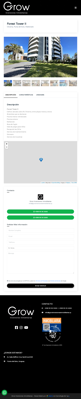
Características (26, 95)
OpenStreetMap (56, 182)
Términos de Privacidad (41, 281)
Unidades (40, 95)
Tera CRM (74, 182)
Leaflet (43, 182)
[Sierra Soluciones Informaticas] (68, 396)
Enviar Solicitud (40, 286)
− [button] (6, 147)
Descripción (10, 95)
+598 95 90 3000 (41, 212)
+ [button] (6, 144)
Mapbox (68, 182)
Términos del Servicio (55, 281)
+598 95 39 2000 (41, 217)
